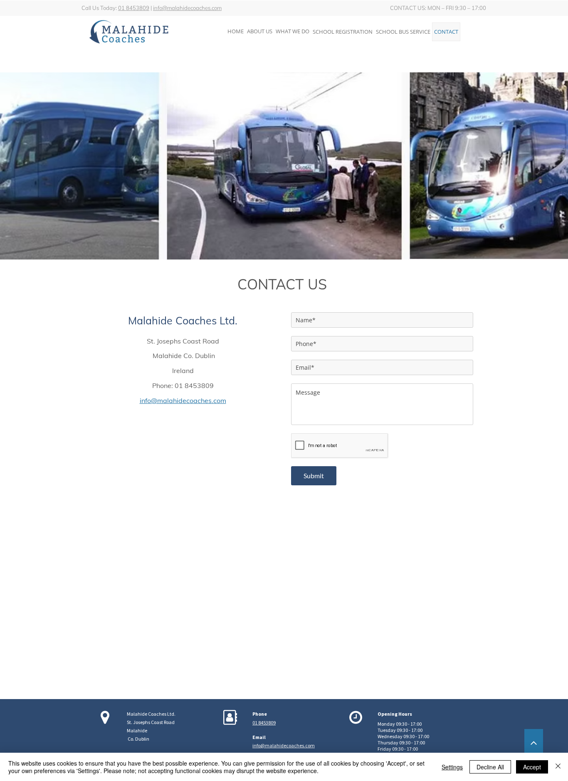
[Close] (558, 766)
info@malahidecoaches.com (187, 8)
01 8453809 (133, 8)
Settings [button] (452, 767)
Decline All (490, 767)
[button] (342, 31)
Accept (532, 767)
